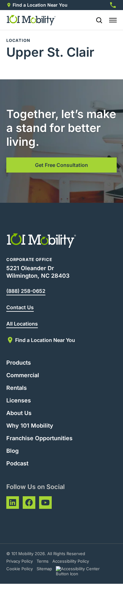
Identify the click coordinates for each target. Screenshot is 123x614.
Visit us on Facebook (29, 502)
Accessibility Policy (70, 561)
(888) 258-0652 (25, 291)
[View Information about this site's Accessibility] (83, 571)
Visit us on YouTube (45, 502)
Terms (43, 561)
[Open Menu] (113, 20)
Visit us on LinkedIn (12, 502)
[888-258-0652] (113, 5)
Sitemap (44, 568)
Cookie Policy (19, 568)
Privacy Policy (19, 561)
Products (18, 362)
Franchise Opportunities (39, 438)
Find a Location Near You (40, 5)
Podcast (17, 463)
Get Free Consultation (61, 165)
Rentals (16, 387)
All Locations (22, 324)
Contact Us (20, 307)
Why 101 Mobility (29, 425)
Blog (12, 450)
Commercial (22, 375)
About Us (19, 413)
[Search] (96, 20)
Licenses (18, 400)
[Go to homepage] (31, 20)
